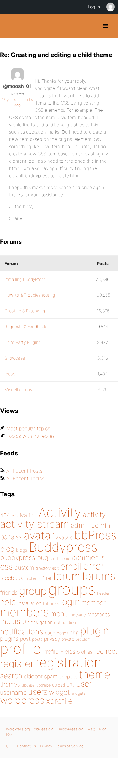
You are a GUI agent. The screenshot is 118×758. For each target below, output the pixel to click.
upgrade (43, 685)
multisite (14, 621)
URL (71, 685)
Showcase (15, 358)
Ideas (10, 373)
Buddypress (63, 547)
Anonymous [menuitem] (110, 7)
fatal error (33, 578)
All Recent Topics (25, 478)
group (33, 590)
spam (50, 676)
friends (9, 592)
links (54, 603)
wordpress (22, 700)
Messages (98, 614)
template (68, 677)
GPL (9, 746)
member (93, 603)
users (38, 691)
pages (62, 632)
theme (94, 674)
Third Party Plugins (23, 342)
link (46, 603)
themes (10, 684)
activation (24, 515)
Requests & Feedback (25, 326)
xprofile (59, 701)
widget (59, 692)
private (67, 639)
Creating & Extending (25, 310)
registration (68, 662)
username (13, 692)
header (103, 593)
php (74, 632)
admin (80, 525)
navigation (42, 622)
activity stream (34, 524)
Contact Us (26, 746)
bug (42, 557)
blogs (21, 550)
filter (46, 578)
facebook (11, 578)
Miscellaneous (18, 389)
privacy (52, 639)
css (6, 566)
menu (59, 614)
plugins (9, 638)
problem (83, 639)
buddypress (17, 557)
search (11, 675)
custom (24, 567)
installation (29, 603)
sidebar (33, 676)
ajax (16, 537)
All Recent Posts (24, 471)
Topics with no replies (30, 436)
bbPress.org (44, 729)
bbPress (95, 535)
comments (88, 557)
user (84, 683)
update (28, 685)
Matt (91, 729)
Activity (59, 512)
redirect (106, 651)
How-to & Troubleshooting (30, 295)
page (50, 633)
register (17, 664)
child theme (60, 558)
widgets (78, 693)
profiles (85, 652)
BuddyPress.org (10, 26)
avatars (64, 537)
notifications (21, 631)
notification (65, 622)
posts (37, 639)
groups (72, 589)
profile (20, 648)
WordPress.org (18, 729)
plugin (94, 630)
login (70, 601)
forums (99, 576)
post (25, 639)
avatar (39, 535)
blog (7, 549)
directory (43, 568)
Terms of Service (70, 746)
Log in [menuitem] (94, 6)
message (78, 614)
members (24, 612)
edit (55, 568)
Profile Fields (58, 651)
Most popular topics (28, 428)
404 (5, 515)
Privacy (46, 746)
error (93, 566)
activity (94, 514)
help (8, 602)
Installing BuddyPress (25, 279)
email (71, 566)
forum (66, 576)
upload (58, 685)
